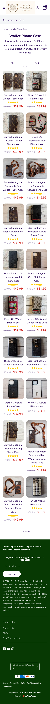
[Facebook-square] (4, 648)
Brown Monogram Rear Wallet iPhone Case (13, 231)
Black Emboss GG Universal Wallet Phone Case (37, 231)
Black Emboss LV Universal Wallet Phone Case (13, 277)
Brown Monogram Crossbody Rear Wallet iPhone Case (13, 186)
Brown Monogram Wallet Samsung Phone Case (13, 448)
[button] (4, 7)
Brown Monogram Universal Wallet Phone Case (13, 140)
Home (5, 29)
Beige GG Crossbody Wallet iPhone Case (36, 140)
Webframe (31, 696)
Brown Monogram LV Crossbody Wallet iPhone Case (37, 186)
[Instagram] (12, 648)
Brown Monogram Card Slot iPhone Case (37, 277)
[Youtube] (8, 648)
